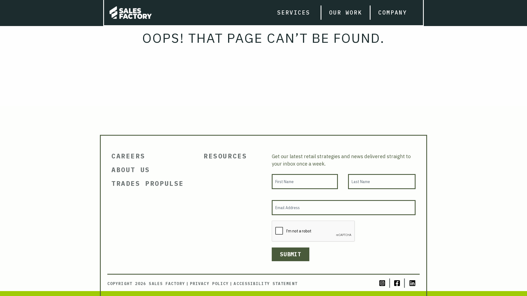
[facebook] (397, 283)
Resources (225, 156)
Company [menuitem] (392, 12)
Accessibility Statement (265, 283)
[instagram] (382, 283)
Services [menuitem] (293, 12)
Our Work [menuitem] (345, 12)
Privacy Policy (209, 283)
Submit (290, 254)
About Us (130, 169)
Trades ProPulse (147, 183)
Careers (128, 156)
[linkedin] (412, 283)
